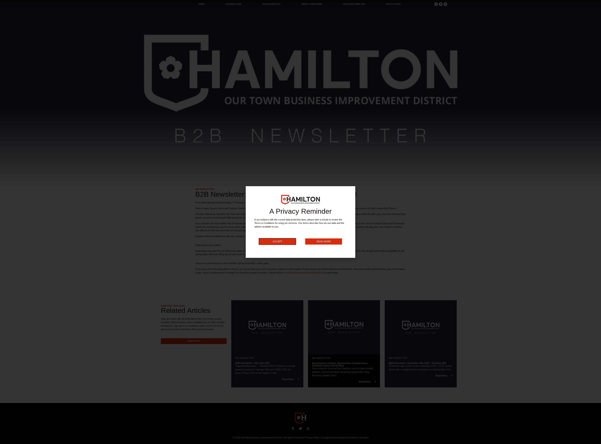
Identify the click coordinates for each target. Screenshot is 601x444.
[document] (300, 222)
